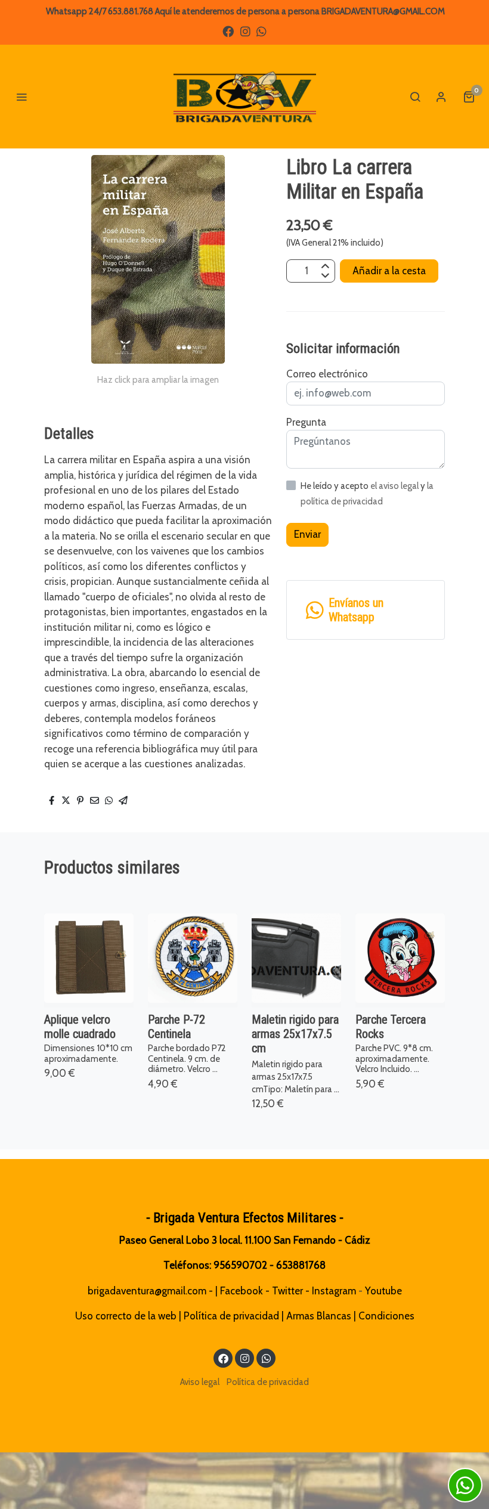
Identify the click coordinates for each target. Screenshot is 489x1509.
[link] (244, 97)
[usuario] (441, 97)
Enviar (307, 534)
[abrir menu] (21, 97)
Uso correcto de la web (126, 1316)
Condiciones (386, 1316)
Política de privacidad (231, 1316)
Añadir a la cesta (389, 271)
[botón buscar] (415, 97)
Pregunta (306, 422)
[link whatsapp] (261, 30)
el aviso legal (395, 486)
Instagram (334, 1291)
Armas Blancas (318, 1316)
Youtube (383, 1291)
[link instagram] (245, 30)
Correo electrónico (327, 374)
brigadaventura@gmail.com (147, 1291)
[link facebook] (228, 30)
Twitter (287, 1291)
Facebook (241, 1291)
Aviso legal (199, 1382)
